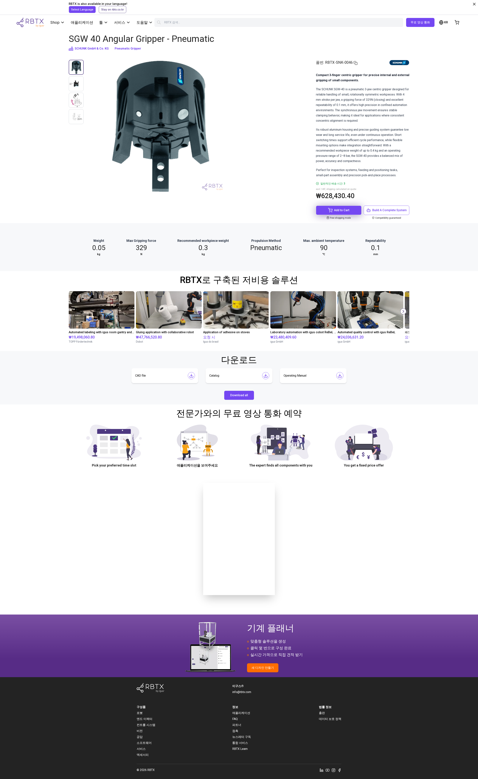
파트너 (236, 725)
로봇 (140, 713)
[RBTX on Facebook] (339, 770)
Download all (239, 395)
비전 (140, 731)
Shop (55, 22)
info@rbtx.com (241, 692)
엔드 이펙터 (144, 719)
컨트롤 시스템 (146, 725)
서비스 (119, 22)
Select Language (82, 9)
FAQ (235, 719)
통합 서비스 (240, 743)
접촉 (235, 731)
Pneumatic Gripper (128, 48)
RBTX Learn (240, 749)
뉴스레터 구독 (241, 737)
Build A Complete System (389, 210)
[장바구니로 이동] (456, 22)
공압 (140, 737)
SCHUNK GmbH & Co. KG (92, 48)
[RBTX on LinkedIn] (321, 770)
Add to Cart (341, 210)
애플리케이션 (82, 22)
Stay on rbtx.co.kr (112, 9)
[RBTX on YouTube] (327, 770)
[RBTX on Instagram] (333, 770)
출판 (322, 713)
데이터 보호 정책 (330, 719)
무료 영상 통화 (420, 22)
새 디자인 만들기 (263, 667)
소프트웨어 (144, 743)
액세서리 (143, 755)
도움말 (142, 22)
